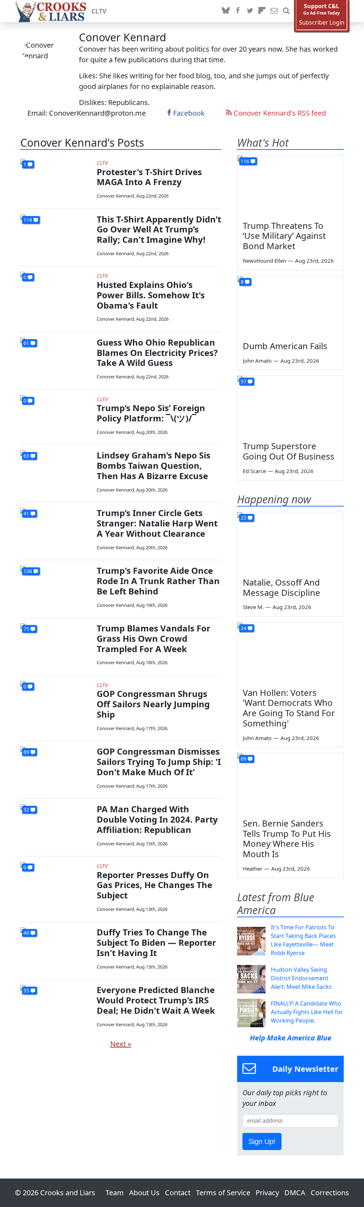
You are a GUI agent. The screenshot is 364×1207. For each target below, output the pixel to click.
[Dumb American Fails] (290, 306)
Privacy (267, 1192)
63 (26, 455)
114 (27, 219)
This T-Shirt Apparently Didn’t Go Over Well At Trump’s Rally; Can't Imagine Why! (159, 229)
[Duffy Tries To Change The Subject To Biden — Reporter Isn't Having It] (55, 947)
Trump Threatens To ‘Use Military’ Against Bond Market (284, 236)
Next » (120, 1044)
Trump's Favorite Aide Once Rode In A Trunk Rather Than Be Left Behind (158, 581)
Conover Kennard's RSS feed (279, 113)
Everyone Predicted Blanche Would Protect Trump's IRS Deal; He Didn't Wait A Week (156, 1000)
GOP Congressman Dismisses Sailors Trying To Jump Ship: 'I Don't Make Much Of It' (159, 761)
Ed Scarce (254, 470)
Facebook (188, 113)
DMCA (294, 1192)
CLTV (99, 11)
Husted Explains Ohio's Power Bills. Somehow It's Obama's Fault (151, 295)
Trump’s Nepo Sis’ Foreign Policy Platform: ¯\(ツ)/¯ (151, 413)
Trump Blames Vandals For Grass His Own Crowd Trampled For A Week (153, 638)
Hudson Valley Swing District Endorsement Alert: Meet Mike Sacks (301, 978)
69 (26, 752)
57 (243, 381)
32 (26, 809)
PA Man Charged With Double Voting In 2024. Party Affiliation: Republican (157, 819)
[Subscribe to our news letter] (274, 11)
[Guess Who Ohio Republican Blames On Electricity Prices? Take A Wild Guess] (55, 357)
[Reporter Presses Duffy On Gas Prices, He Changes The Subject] (55, 882)
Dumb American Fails (285, 346)
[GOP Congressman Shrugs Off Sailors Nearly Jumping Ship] (55, 701)
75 (26, 628)
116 (245, 161)
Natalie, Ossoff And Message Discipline (281, 587)
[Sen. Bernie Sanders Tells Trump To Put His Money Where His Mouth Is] (290, 783)
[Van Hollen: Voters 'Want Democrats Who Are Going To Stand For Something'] (290, 652)
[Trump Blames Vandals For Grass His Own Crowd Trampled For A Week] (55, 643)
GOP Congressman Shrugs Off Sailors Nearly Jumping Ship (153, 704)
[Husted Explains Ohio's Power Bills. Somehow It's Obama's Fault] (55, 292)
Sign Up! (261, 1141)
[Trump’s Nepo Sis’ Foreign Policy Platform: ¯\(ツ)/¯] (55, 415)
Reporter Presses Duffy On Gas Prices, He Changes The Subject (154, 885)
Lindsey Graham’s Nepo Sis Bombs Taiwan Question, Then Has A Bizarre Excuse (153, 465)
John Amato (257, 360)
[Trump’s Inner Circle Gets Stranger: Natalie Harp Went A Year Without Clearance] (55, 528)
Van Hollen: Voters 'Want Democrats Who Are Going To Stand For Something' (289, 708)
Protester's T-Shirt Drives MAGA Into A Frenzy (149, 177)
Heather (252, 868)
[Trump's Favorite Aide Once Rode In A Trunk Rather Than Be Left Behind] (55, 586)
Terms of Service (223, 1192)
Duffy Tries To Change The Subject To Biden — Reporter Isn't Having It (156, 942)
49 (26, 932)
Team (115, 1192)
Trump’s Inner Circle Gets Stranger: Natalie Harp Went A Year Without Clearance (157, 523)
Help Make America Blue (290, 1038)
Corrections (330, 1192)
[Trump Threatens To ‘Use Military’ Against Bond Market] (290, 185)
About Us (144, 1192)
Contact (178, 1192)
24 (243, 628)
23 (243, 517)
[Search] (286, 11)
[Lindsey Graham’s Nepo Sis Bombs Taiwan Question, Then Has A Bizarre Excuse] (55, 470)
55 (26, 990)
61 (26, 343)
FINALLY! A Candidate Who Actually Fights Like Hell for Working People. (307, 1011)
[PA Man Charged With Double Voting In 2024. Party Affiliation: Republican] (55, 824)
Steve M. (253, 606)
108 (27, 571)
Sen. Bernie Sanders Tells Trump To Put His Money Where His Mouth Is (287, 838)
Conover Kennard (115, 196)
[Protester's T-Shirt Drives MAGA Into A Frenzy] (55, 179)
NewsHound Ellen (264, 260)
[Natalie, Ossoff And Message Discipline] (290, 542)
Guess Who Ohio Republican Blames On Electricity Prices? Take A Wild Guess (157, 352)
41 (26, 513)
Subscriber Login (321, 22)
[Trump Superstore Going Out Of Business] (290, 406)
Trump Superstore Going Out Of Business (288, 451)
